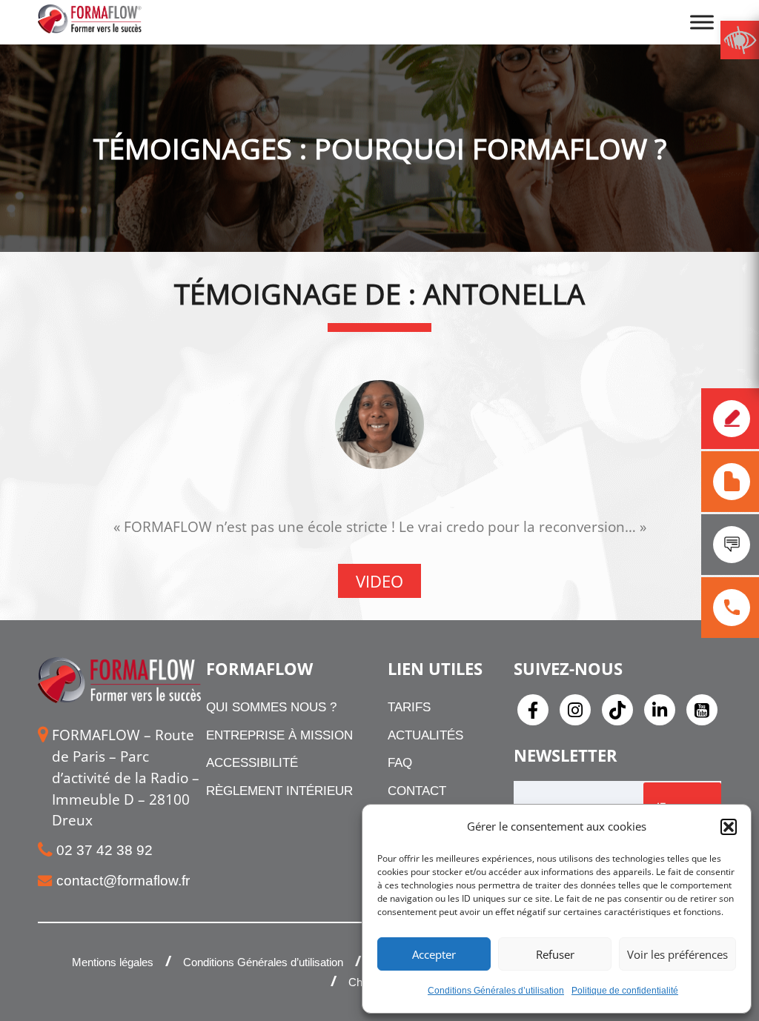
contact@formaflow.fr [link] (123, 880)
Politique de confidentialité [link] (624, 990)
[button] (728, 826)
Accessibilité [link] (252, 763)
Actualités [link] (425, 735)
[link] (739, 40)
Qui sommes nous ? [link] (271, 707)
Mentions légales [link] (112, 962)
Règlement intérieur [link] (279, 791)
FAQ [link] (400, 763)
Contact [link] (417, 791)
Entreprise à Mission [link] (279, 735)
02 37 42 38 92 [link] (104, 850)
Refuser (555, 954)
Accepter (434, 954)
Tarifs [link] (409, 707)
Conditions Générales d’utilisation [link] (496, 990)
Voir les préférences (677, 954)
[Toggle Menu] (702, 22)
